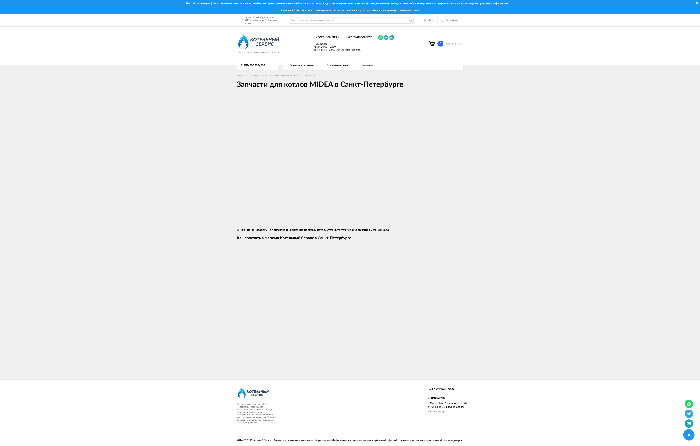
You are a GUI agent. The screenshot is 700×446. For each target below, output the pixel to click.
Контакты (367, 65)
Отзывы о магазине (337, 65)
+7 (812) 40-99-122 (358, 37)
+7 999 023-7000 (326, 37)
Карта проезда (436, 411)
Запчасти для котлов (302, 65)
